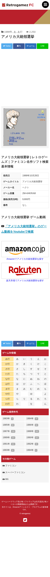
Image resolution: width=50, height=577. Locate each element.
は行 (7, 384)
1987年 (8, 431)
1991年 (8, 444)
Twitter (8, 46)
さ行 (7, 369)
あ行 (20, 31)
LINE (43, 46)
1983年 (8, 418)
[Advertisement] (25, 78)
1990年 (32, 437)
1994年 (31, 450)
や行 (7, 394)
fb (20, 46)
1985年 (8, 425)
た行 (7, 374)
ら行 (7, 399)
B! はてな (31, 46)
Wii (6, 479)
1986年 (31, 425)
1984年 (31, 418)
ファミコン (10, 465)
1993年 (8, 450)
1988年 (8, 31)
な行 (7, 379)
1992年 (31, 444)
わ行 (7, 404)
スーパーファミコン (15, 472)
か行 (7, 364)
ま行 (7, 389)
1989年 (8, 437)
